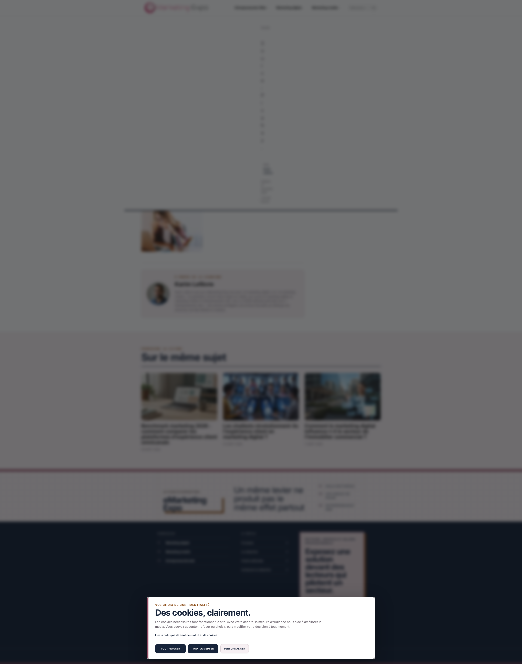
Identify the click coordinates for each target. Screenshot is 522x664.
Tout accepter (203, 648)
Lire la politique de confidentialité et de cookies (186, 635)
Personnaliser (234, 648)
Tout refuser (170, 648)
